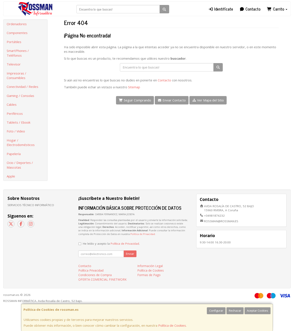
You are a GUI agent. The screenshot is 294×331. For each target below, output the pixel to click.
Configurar (216, 310)
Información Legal (150, 266)
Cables (12, 104)
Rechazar (235, 310)
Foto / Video (16, 131)
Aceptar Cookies (257, 310)
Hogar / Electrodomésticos (21, 142)
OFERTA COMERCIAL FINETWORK (102, 279)
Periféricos (15, 113)
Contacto (252, 9)
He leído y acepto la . (111, 244)
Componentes (17, 33)
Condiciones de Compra (95, 275)
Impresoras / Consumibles (16, 75)
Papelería (14, 154)
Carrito (278, 9)
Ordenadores (17, 24)
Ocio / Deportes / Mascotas (20, 164)
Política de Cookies (172, 325)
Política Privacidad (91, 270)
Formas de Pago (149, 275)
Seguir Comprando (137, 100)
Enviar (130, 254)
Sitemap (134, 87)
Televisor (14, 64)
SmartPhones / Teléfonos (18, 52)
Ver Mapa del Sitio (210, 100)
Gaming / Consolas (20, 95)
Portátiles (14, 42)
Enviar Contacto (174, 100)
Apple (11, 176)
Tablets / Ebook (18, 122)
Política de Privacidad (142, 234)
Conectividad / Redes (22, 86)
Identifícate (223, 9)
